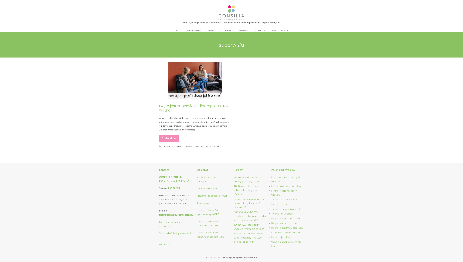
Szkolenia (243, 30)
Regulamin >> (165, 244)
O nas (176, 30)
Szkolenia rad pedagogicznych (212, 195)
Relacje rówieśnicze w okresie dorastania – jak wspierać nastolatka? (249, 203)
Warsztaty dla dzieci (207, 188)
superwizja (178, 146)
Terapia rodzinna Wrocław (284, 199)
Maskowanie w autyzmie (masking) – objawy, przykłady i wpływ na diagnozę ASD (250, 216)
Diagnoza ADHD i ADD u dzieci (286, 218)
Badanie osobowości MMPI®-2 (286, 232)
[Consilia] (231, 12)
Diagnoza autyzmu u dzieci (284, 223)
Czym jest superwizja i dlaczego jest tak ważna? (193, 108)
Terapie (228, 30)
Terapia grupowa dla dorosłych (287, 209)
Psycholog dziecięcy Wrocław (286, 186)
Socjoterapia (203, 203)
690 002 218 (174, 188)
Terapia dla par (279, 204)
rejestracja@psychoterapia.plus (177, 214)
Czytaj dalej (170, 139)
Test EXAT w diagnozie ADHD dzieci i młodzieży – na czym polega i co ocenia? (248, 237)
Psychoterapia (194, 30)
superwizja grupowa (192, 146)
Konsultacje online (280, 237)
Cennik (273, 30)
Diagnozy (213, 30)
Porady (259, 30)
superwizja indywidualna (211, 146)
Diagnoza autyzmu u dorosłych (287, 227)
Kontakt (285, 30)
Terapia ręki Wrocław (282, 213)
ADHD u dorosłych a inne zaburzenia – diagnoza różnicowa (246, 190)
